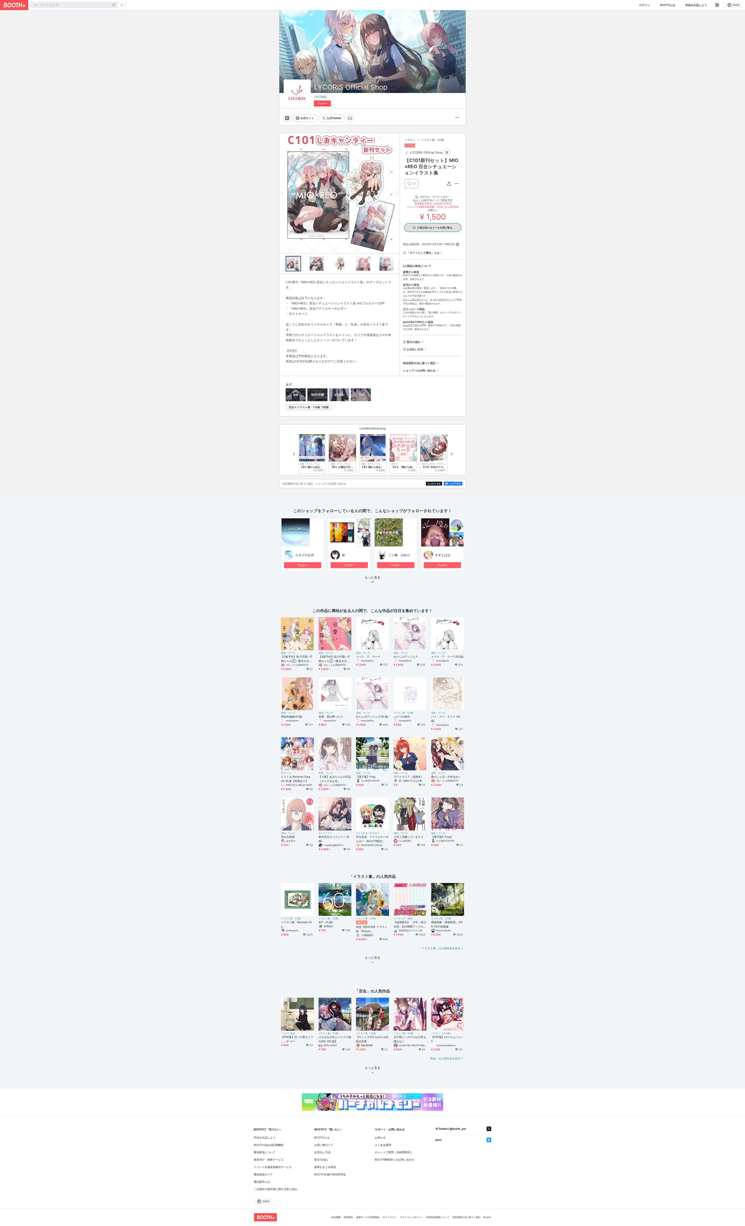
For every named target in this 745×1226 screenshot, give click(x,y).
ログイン (644, 5)
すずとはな (442, 555)
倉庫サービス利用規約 (367, 1217)
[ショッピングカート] (717, 5)
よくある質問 (383, 1144)
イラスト (410, 139)
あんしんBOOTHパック (415, 299)
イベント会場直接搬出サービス (273, 1167)
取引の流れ (413, 342)
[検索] (113, 5)
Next (396, 193)
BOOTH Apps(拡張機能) (269, 1144)
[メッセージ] (350, 118)
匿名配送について (264, 1152)
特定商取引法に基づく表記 (419, 363)
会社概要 (336, 1217)
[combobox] (74, 5)
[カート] (447, 152)
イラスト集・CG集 (432, 139)
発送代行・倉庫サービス (269, 1159)
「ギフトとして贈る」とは (423, 252)
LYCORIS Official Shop (373, 428)
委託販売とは (262, 1181)
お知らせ (380, 1137)
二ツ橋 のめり (399, 555)
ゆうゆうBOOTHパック (442, 299)
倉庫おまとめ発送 (325, 1167)
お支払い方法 (415, 349)
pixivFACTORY (411, 325)
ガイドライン (390, 1217)
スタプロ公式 (304, 555)
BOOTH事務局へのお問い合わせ (394, 1159)
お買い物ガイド (323, 1144)
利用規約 (348, 1217)
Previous (282, 193)
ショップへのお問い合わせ (419, 370)
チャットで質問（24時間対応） (394, 1152)
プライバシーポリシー (411, 1217)
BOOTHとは (667, 5)
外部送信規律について (437, 1217)
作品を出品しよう (696, 5)
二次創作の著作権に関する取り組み (275, 1189)
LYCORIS (320, 97)
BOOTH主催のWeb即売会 (330, 1174)
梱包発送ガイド (263, 1174)
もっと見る (372, 577)
